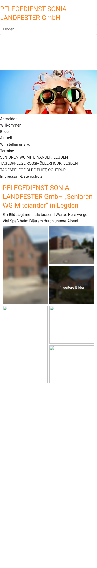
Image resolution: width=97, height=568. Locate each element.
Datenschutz (32, 176)
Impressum (9, 176)
